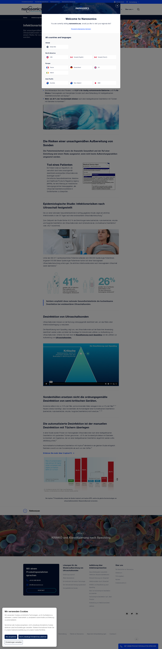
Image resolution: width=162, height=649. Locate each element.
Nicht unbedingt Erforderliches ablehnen (32, 637)
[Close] (117, 6)
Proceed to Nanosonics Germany (81, 29)
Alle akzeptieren (11, 637)
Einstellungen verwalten (14, 642)
